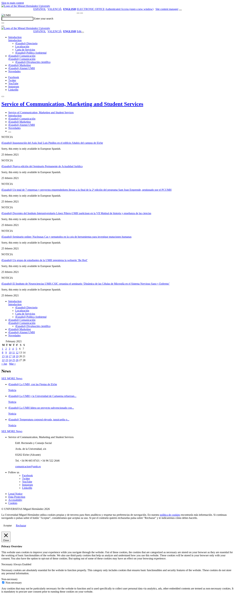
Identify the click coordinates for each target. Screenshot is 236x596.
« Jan (4, 363)
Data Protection (16, 496)
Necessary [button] (7, 564)
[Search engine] (180, 10)
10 (10, 352)
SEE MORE (11, 378)
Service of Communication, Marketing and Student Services (72, 104)
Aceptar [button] (7, 525)
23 (6, 360)
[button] (15, 40)
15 (3, 356)
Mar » (12, 363)
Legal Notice (15, 493)
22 (3, 360)
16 (6, 356)
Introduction (15, 37)
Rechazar (21, 525)
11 (13, 352)
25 (13, 360)
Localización (22, 46)
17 (10, 356)
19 (17, 356)
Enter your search (43, 18)
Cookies (12, 503)
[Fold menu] (82, 32)
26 (17, 360)
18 (13, 356)
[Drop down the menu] (81, 13)
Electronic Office (91, 9)
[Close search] (2, 26)
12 (17, 352)
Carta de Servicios (25, 49)
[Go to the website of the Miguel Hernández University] (25, 5)
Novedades (14, 71)
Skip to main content (12, 2)
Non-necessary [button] (9, 579)
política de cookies (170, 514)
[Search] (2, 22)
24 (10, 360)
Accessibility (15, 499)
